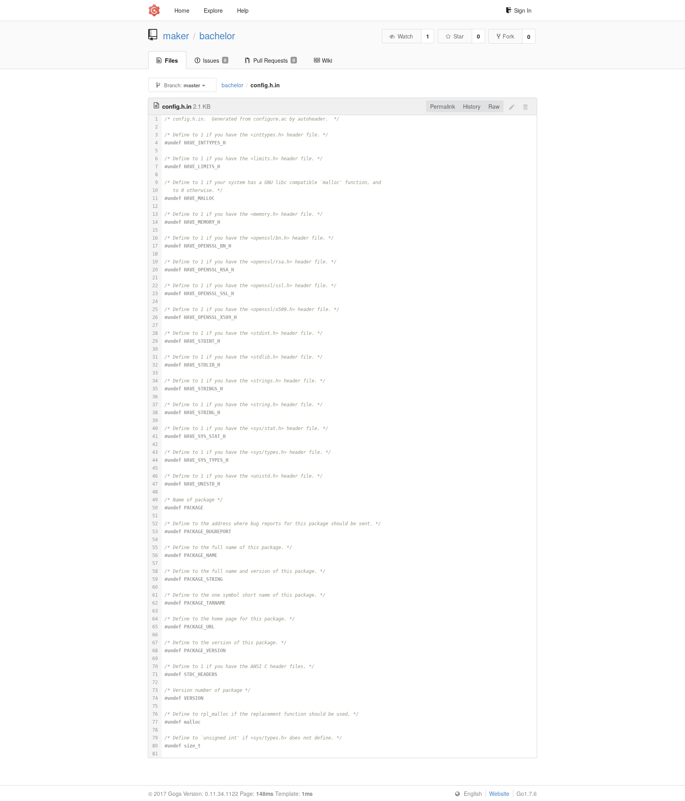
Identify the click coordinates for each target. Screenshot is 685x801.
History (471, 106)
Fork (508, 36)
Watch (405, 36)
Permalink (442, 106)
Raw (493, 106)
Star (458, 36)
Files (171, 60)
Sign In (523, 10)
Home (181, 10)
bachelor (217, 35)
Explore (213, 10)
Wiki (327, 60)
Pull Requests (274, 60)
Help (243, 10)
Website (499, 793)
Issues (214, 60)
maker (176, 35)
